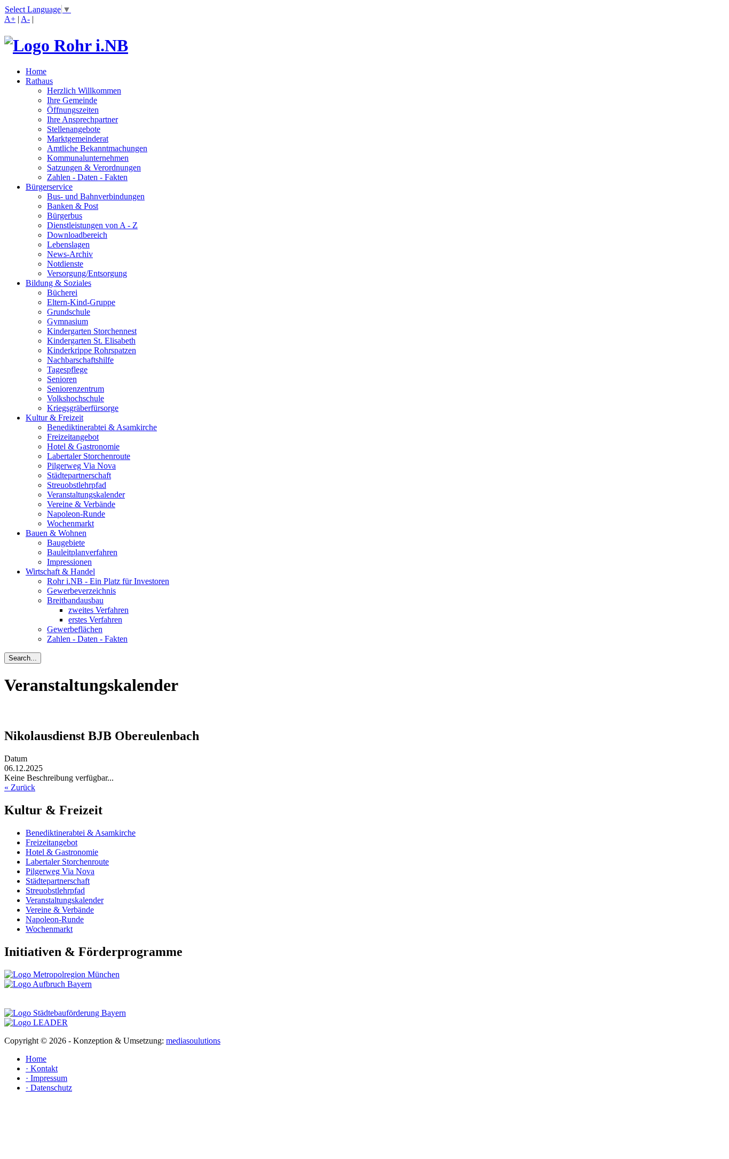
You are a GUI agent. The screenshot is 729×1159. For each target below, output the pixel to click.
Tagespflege (67, 369)
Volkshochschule (75, 398)
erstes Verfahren (95, 619)
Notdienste (65, 263)
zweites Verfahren (98, 609)
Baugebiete (66, 542)
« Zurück (19, 787)
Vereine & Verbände (81, 504)
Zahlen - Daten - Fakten (87, 177)
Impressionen (69, 561)
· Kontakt (42, 1068)
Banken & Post (72, 206)
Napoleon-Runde (76, 513)
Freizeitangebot (73, 436)
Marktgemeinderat (77, 138)
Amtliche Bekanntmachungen (97, 148)
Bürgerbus (64, 215)
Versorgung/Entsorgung (87, 273)
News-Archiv (70, 254)
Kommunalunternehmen (88, 157)
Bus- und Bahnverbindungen (96, 196)
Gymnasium (67, 321)
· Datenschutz (49, 1087)
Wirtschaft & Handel (60, 571)
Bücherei (62, 292)
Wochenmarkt (70, 523)
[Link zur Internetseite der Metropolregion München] (62, 974)
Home (36, 71)
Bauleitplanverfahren (82, 552)
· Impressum (46, 1078)
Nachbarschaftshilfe (80, 359)
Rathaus (39, 80)
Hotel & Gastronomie (83, 446)
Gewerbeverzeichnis (81, 590)
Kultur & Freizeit (54, 417)
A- (25, 19)
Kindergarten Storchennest (92, 331)
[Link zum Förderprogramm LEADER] (36, 1022)
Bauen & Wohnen (56, 533)
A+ (9, 19)
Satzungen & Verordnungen (94, 167)
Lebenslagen (68, 244)
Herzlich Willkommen (84, 90)
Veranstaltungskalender (86, 494)
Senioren (62, 379)
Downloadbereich (77, 234)
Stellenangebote (73, 129)
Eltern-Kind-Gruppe (81, 302)
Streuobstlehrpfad (76, 484)
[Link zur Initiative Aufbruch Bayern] (48, 984)
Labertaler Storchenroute (88, 456)
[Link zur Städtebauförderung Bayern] (65, 1012)
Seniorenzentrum (75, 388)
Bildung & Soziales (58, 282)
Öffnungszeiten (73, 109)
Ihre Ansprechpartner (82, 119)
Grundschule (68, 311)
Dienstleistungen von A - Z (92, 225)
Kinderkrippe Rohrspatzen (91, 350)
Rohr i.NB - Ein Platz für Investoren (108, 581)
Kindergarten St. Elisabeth (91, 340)
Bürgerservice (49, 186)
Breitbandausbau (75, 600)
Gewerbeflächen (74, 629)
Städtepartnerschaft (79, 475)
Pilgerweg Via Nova (81, 465)
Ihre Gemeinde (72, 100)
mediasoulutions (193, 1040)
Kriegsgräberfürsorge (82, 408)
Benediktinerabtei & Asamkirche (102, 427)
